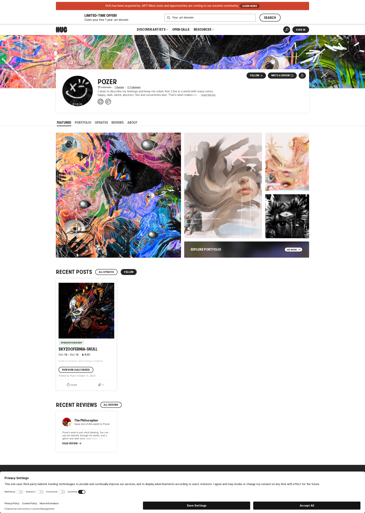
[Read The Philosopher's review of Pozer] (86, 431)
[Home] (61, 29)
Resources (203, 29)
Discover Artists (151, 29)
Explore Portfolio (206, 249)
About (132, 122)
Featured (64, 122)
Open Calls (181, 29)
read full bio (208, 95)
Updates (101, 122)
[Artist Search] (286, 29)
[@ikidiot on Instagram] (100, 101)
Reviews (117, 122)
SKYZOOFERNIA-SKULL (78, 349)
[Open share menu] (302, 75)
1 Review (119, 87)
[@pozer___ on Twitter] (108, 101)
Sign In (300, 29)
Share (74, 385)
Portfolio (83, 122)
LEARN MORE (249, 6)
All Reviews (111, 404)
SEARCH (270, 18)
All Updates (106, 272)
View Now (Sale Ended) (76, 369)
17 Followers (133, 87)
